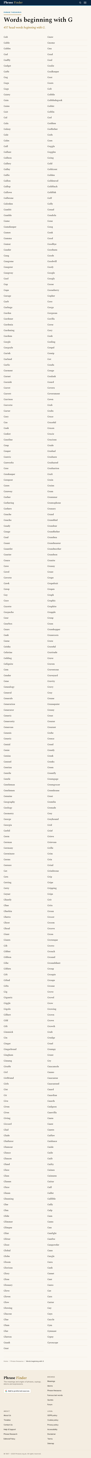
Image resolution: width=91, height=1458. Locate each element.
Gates (6, 485)
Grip (49, 877)
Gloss (6, 1279)
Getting (7, 882)
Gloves (7, 1296)
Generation (9, 704)
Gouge (50, 370)
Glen (6, 1210)
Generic (7, 715)
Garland (8, 359)
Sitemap (50, 1443)
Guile (50, 1153)
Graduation (53, 468)
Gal (5, 117)
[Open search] (80, 2)
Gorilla (51, 319)
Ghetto (7, 917)
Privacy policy (52, 1425)
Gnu (49, 48)
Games (7, 232)
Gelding (8, 658)
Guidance (52, 1141)
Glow (6, 1302)
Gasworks (9, 462)
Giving (7, 1118)
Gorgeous (52, 313)
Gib (5, 946)
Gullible (51, 1199)
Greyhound (53, 819)
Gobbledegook (54, 100)
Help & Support (10, 1429)
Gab (6, 37)
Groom (51, 922)
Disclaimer (51, 1434)
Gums (50, 1222)
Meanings (51, 1381)
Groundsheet (53, 963)
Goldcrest (52, 169)
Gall (6, 146)
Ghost (7, 922)
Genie (6, 750)
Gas (5, 422)
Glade (7, 1135)
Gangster (8, 267)
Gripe (50, 882)
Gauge (7, 531)
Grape (50, 577)
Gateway (8, 491)
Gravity (51, 681)
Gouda (50, 365)
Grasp (50, 618)
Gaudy (7, 526)
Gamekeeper (10, 227)
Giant (6, 934)
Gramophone (54, 503)
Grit (49, 899)
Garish (7, 353)
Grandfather (53, 531)
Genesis (7, 733)
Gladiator (9, 1141)
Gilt (6, 1026)
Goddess (51, 123)
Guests (50, 1130)
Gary (6, 416)
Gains (6, 106)
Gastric (7, 457)
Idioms (50, 1386)
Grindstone (53, 871)
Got (49, 359)
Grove (50, 992)
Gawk (6, 583)
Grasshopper (53, 629)
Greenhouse (53, 790)
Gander (7, 250)
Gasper (7, 451)
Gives (6, 1112)
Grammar (52, 497)
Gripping (52, 888)
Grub (50, 1032)
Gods (50, 135)
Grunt (50, 1055)
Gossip (50, 353)
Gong (50, 227)
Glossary (8, 1285)
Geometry (9, 813)
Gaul (6, 537)
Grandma (52, 537)
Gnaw (50, 37)
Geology (8, 808)
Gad (6, 54)
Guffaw (51, 1135)
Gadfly (7, 60)
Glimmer (8, 1222)
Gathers (8, 508)
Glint (6, 1233)
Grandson (52, 554)
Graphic (51, 600)
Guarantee (52, 1078)
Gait (6, 112)
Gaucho (7, 520)
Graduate (52, 457)
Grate (50, 641)
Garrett (7, 393)
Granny (51, 566)
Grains (50, 485)
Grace (50, 416)
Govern (51, 388)
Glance (7, 1153)
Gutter (50, 1302)
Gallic (7, 175)
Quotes (50, 1400)
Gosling (51, 342)
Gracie (50, 434)
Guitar (50, 1181)
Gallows (8, 192)
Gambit (7, 209)
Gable (7, 43)
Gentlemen (9, 790)
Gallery (7, 163)
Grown (50, 1015)
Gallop (7, 186)
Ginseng (8, 1061)
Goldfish (51, 192)
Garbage (8, 307)
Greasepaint (53, 704)
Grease (50, 698)
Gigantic (8, 997)
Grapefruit (52, 583)
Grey (49, 813)
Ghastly (7, 899)
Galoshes (8, 204)
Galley (7, 169)
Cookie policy (52, 1420)
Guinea (51, 1170)
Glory (6, 1273)
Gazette (7, 606)
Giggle (7, 1003)
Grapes (51, 589)
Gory (49, 330)
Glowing (8, 1308)
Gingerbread (10, 1049)
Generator (9, 710)
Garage (7, 296)
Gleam (7, 1193)
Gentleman (9, 784)
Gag (6, 77)
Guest (50, 1124)
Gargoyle (8, 347)
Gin (5, 1037)
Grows (50, 1020)
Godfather (52, 129)
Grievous (51, 842)
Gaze (6, 600)
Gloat (6, 1245)
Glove (6, 1291)
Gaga (6, 83)
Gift (6, 974)
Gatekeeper (9, 474)
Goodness (52, 250)
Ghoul (7, 928)
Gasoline (8, 439)
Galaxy (7, 129)
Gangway (8, 273)
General (8, 693)
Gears (6, 629)
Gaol (6, 278)
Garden (7, 313)
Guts (49, 1296)
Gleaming (9, 1199)
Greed (50, 744)
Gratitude (52, 652)
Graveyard (52, 675)
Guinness (52, 1176)
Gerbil (7, 830)
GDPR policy (52, 1415)
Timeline (7, 1420)
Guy (49, 1308)
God (49, 117)
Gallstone (8, 198)
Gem (6, 669)
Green (50, 767)
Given (6, 1106)
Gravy (50, 687)
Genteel (7, 761)
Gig (5, 992)
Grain (50, 480)
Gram (50, 491)
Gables (7, 48)
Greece (50, 738)
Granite (51, 560)
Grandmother (54, 549)
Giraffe (7, 1066)
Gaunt (7, 543)
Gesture (7, 865)
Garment (8, 370)
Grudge (51, 1037)
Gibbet (7, 951)
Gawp (6, 589)
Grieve (50, 836)
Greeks (50, 761)
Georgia (8, 825)
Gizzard (8, 1124)
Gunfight (52, 1233)
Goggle (51, 146)
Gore (49, 301)
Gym (49, 1325)
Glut (6, 1331)
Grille (50, 848)
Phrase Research (10, 1434)
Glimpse (8, 1227)
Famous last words (55, 1395)
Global (7, 1250)
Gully (50, 1204)
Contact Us (8, 1425)
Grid (49, 825)
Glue (6, 1319)
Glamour (8, 1147)
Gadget (7, 66)
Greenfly (51, 773)
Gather (7, 497)
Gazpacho (9, 612)
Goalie (50, 66)
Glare (6, 1170)
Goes (49, 140)
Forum (49, 1405)
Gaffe (6, 71)
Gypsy (50, 1337)
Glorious (8, 1268)
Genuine (8, 796)
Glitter (7, 1239)
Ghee (6, 905)
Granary (51, 508)
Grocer (50, 917)
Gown (50, 399)
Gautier (7, 554)
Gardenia (8, 324)
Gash (6, 428)
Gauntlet (8, 549)
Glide (6, 1216)
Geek (6, 635)
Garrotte (8, 405)
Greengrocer (53, 784)
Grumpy (51, 1049)
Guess (50, 1118)
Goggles (51, 152)
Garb (6, 301)
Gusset (50, 1273)
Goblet (50, 106)
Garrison (8, 399)
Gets (6, 877)
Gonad (50, 209)
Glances (8, 1158)
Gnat (6, 1348)
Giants (7, 940)
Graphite (51, 606)
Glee (6, 1204)
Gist (6, 1089)
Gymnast (51, 1331)
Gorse (50, 324)
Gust (49, 1279)
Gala (6, 123)
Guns (50, 1250)
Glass (6, 1176)
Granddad (52, 520)
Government (53, 393)
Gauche (7, 514)
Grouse (51, 986)
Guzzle (50, 1319)
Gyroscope (52, 1342)
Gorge (50, 307)
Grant (50, 572)
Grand (50, 514)
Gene (6, 681)
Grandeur (52, 526)
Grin (49, 859)
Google (51, 273)
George (7, 819)
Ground (51, 957)
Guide (50, 1147)
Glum (6, 1325)
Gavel (6, 572)
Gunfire (51, 1239)
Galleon (8, 158)
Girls (6, 1084)
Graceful (51, 422)
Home (6, 1361)
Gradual (51, 451)
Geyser (7, 894)
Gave (6, 566)
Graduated (52, 462)
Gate (6, 468)
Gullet (50, 1193)
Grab (49, 405)
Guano (50, 1072)
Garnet (7, 376)
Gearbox (8, 624)
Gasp (6, 445)
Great (50, 715)
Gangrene (9, 261)
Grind (50, 865)
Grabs (50, 411)
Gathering (9, 503)
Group (50, 968)
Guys (49, 1314)
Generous (8, 727)
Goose (50, 284)
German (8, 842)
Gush (50, 1268)
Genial (7, 744)
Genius (7, 756)
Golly (50, 204)
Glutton (8, 1337)
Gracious (52, 439)
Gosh (50, 336)
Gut (49, 1291)
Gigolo (7, 1009)
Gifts (6, 986)
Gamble (8, 215)
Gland (7, 1164)
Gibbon (7, 957)
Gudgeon (52, 1106)
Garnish (8, 382)
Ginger (7, 1043)
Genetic (7, 738)
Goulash (51, 376)
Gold (49, 163)
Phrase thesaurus (17, 1361)
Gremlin (51, 802)
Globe (7, 1256)
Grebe (50, 733)
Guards (51, 1101)
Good (50, 238)
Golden (51, 175)
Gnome (51, 43)
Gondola (51, 215)
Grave (50, 658)
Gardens (8, 336)
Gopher (51, 296)
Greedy (51, 750)
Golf (49, 198)
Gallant (7, 152)
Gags (6, 89)
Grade (50, 445)
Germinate (9, 853)
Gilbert (7, 1015)
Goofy (50, 267)
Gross (50, 934)
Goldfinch (52, 186)
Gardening (9, 330)
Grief (49, 830)
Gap (6, 284)
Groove (51, 928)
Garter (7, 411)
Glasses (7, 1181)
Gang (6, 255)
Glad (6, 1130)
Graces (50, 428)
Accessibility (52, 1429)
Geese (6, 641)
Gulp (49, 1210)
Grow (50, 1003)
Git (5, 1095)
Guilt (50, 1158)
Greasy (50, 710)
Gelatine (8, 652)
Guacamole (53, 1066)
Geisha (7, 646)
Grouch (51, 951)
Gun (49, 1227)
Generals (8, 698)
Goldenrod (52, 181)
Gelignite (8, 664)
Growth (51, 1026)
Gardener (8, 319)
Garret (7, 388)
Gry (49, 1061)
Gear (6, 618)
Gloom (7, 1262)
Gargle (7, 342)
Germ (6, 836)
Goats (50, 83)
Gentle (7, 779)
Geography (9, 802)
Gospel (50, 347)
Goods (50, 255)
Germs (7, 859)
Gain (6, 100)
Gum (49, 1216)
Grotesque (52, 940)
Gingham (8, 1055)
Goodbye (51, 244)
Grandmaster (54, 543)
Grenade (51, 808)
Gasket (7, 434)
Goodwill (52, 261)
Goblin (50, 112)
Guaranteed (53, 1084)
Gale (6, 135)
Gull (49, 1187)
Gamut (7, 244)
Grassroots (52, 635)
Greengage (52, 779)
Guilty (50, 1164)
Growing (51, 1009)
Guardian (52, 1095)
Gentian (8, 767)
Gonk (50, 232)
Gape (6, 290)
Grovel (50, 997)
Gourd (50, 382)
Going (50, 158)
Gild (6, 1020)
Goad (50, 54)
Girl (6, 1072)
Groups (51, 980)
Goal (49, 60)
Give (6, 1101)
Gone (50, 221)
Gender (7, 675)
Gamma (8, 238)
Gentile (7, 773)
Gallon (7, 181)
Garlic (7, 365)
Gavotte (8, 577)
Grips (50, 894)
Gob (49, 89)
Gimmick (8, 1032)
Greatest (51, 727)
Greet (50, 796)
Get (5, 871)
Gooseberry (53, 290)
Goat (49, 77)
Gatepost (8, 480)
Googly (51, 278)
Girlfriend (9, 1078)
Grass (50, 624)
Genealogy (9, 687)
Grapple (51, 612)
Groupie (51, 974)
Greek (50, 756)
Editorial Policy (9, 1439)
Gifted (7, 980)
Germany (8, 848)
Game (7, 221)
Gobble (51, 94)
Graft (50, 474)
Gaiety (7, 94)
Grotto (50, 946)
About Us (7, 1415)
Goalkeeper (53, 71)
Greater (51, 721)
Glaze (6, 1187)
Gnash (7, 1342)
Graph (50, 595)
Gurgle (50, 1256)
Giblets (7, 968)
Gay (6, 595)
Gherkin (8, 911)
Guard (50, 1089)
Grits (49, 905)
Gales (6, 140)
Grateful (51, 646)
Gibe (6, 963)
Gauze (7, 560)
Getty (6, 888)
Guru (50, 1262)
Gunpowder (53, 1245)
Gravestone (53, 669)
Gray (49, 693)
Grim (50, 853)
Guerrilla (52, 1112)
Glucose (8, 1314)
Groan (50, 911)
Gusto (50, 1285)
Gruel (50, 1043)
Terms (50, 1439)
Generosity (9, 721)
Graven (51, 664)
